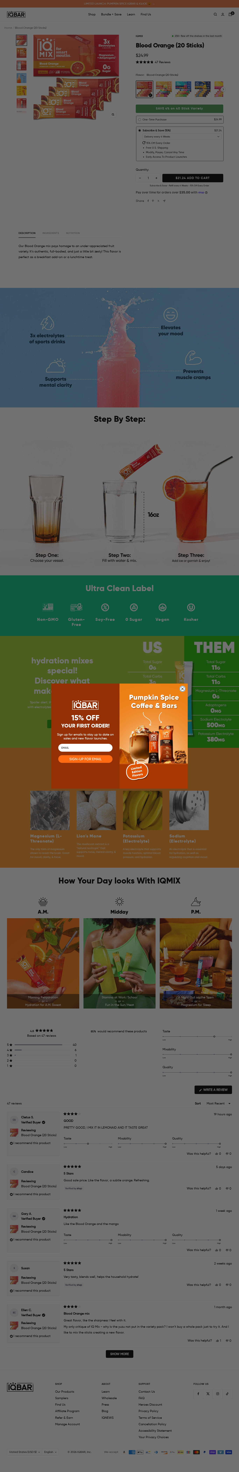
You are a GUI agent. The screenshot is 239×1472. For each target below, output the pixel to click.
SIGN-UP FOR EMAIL (85, 759)
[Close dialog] (182, 688)
